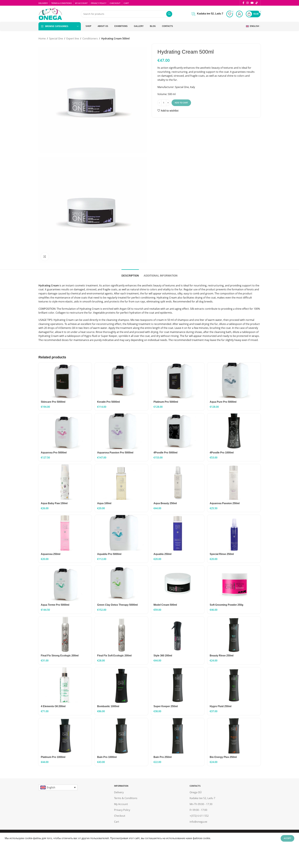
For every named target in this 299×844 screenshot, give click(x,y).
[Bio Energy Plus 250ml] (234, 736)
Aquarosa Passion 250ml (225, 503)
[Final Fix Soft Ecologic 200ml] (121, 634)
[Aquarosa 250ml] (65, 533)
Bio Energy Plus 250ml (223, 757)
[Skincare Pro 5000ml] (65, 380)
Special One (56, 38)
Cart (116, 821)
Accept (287, 838)
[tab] (130, 274)
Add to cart (181, 102)
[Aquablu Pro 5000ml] (121, 533)
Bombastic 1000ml (108, 706)
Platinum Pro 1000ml (53, 757)
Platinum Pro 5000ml (166, 401)
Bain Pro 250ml (163, 757)
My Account (121, 804)
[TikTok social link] (257, 2)
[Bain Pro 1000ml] (121, 736)
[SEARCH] (169, 14)
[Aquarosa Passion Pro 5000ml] (121, 431)
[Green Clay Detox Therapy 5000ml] (121, 583)
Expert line (72, 38)
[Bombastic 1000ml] (121, 685)
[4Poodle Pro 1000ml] (234, 431)
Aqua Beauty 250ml (165, 503)
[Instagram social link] (247, 2)
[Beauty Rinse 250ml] (234, 634)
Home (42, 38)
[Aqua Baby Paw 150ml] (65, 482)
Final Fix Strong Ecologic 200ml (59, 655)
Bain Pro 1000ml (107, 757)
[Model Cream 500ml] (177, 583)
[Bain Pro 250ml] (177, 736)
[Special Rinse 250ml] (234, 533)
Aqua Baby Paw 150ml (54, 503)
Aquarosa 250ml (50, 554)
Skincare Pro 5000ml (53, 401)
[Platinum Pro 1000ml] (65, 736)
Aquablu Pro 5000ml (109, 554)
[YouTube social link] (252, 2)
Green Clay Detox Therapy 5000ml (117, 604)
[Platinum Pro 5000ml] (177, 380)
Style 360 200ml (163, 655)
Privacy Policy (122, 810)
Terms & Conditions (125, 798)
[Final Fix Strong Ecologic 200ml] (65, 634)
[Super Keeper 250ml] (177, 685)
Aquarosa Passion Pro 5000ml (115, 452)
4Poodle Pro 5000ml (165, 452)
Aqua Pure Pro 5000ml (223, 401)
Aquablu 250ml (162, 554)
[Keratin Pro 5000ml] (121, 380)
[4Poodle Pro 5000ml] (177, 431)
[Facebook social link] (243, 2)
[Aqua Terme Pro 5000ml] (65, 583)
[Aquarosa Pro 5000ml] (65, 431)
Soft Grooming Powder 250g (226, 604)
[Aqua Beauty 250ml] (177, 482)
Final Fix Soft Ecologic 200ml (114, 655)
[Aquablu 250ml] (177, 533)
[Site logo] (50, 13)
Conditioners (90, 38)
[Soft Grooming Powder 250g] (234, 583)
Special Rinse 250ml (222, 554)
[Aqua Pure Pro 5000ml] (234, 380)
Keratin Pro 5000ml (108, 401)
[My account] (239, 14)
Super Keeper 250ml (166, 706)
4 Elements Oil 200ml (53, 706)
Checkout (119, 815)
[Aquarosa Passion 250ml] (234, 482)
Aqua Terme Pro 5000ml (55, 604)
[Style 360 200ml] (177, 634)
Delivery (119, 792)
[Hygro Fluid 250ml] (234, 685)
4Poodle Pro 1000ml (222, 452)
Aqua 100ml (104, 503)
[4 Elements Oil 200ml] (65, 685)
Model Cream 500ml (165, 604)
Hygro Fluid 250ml (220, 706)
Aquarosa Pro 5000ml (54, 452)
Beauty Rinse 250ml (221, 655)
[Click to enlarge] (45, 256)
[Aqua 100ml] (121, 482)
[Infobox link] (207, 14)
